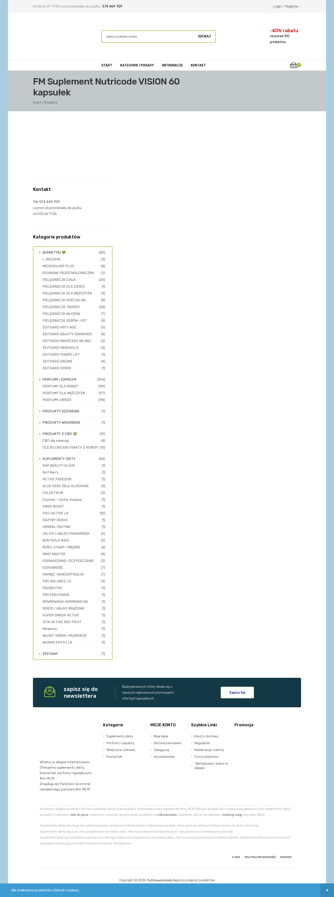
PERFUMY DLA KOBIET (60, 386)
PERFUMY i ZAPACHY (59, 379)
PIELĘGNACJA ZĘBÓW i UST (64, 320)
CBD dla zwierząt (55, 441)
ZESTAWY (50, 654)
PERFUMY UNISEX (56, 400)
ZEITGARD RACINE (57, 361)
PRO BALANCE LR (56, 581)
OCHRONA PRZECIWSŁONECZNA (68, 273)
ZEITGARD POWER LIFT (61, 354)
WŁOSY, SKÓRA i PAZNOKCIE (64, 636)
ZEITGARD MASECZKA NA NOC (66, 341)
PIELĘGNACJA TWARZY (61, 307)
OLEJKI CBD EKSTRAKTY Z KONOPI (70, 447)
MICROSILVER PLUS (58, 266)
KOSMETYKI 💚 (54, 252)
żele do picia (79, 815)
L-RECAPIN (51, 259)
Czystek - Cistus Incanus (62, 500)
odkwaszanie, (167, 815)
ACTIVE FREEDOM (56, 479)
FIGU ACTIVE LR (55, 513)
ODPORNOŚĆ (52, 568)
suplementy (66, 768)
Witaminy (49, 629)
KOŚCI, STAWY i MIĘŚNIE (61, 547)
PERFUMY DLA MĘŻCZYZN (63, 393)
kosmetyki (48, 773)
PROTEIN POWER (55, 595)
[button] (237, 692)
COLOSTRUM (52, 493)
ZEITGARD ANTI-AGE (59, 327)
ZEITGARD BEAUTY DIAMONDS (67, 334)
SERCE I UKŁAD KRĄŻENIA (63, 608)
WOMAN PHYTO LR (57, 642)
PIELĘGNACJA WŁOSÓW (61, 314)
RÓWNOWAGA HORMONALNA (65, 602)
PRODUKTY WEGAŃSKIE (61, 423)
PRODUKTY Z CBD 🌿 (59, 434)
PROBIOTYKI (52, 588)
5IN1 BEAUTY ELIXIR (58, 466)
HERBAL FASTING (56, 527)
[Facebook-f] (44, 857)
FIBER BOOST (53, 506)
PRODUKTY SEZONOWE (61, 411)
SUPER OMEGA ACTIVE (60, 615)
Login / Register (285, 6)
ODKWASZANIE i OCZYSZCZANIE (68, 561)
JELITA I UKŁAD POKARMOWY (66, 534)
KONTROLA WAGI (55, 540)
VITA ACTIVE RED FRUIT (62, 622)
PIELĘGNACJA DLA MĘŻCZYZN (67, 293)
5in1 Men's (50, 472)
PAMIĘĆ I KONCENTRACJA (63, 574)
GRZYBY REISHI (54, 520)
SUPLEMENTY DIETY (58, 459)
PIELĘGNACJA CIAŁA (59, 280)
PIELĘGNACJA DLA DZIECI (63, 286)
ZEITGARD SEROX (56, 368)
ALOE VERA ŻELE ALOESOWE (65, 486)
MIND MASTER (53, 554)
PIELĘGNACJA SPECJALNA (64, 300)
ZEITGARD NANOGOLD (60, 348)
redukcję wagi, (232, 815)
